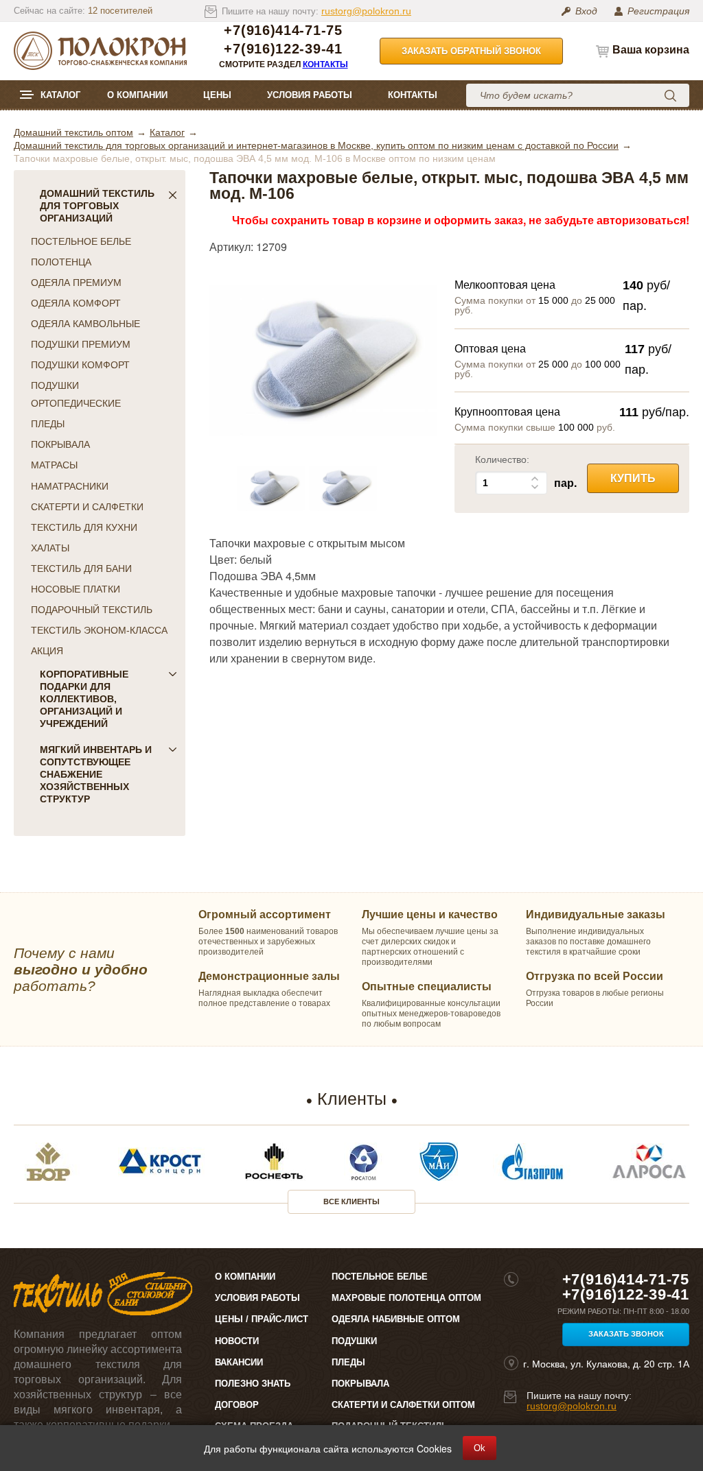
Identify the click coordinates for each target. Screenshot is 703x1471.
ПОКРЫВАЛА (60, 444)
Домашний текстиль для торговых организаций (97, 206)
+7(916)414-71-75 (283, 30)
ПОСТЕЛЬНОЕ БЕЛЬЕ (81, 241)
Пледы (348, 1362)
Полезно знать (252, 1383)
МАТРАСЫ (54, 464)
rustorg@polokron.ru (366, 10)
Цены (217, 95)
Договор (237, 1404)
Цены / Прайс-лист (261, 1319)
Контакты (325, 64)
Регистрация (658, 11)
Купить (633, 478)
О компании (137, 95)
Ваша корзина (650, 50)
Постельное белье (380, 1276)
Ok (479, 1448)
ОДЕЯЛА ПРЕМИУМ (76, 282)
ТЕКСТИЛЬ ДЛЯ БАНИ (81, 568)
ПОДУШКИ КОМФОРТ (80, 364)
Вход (586, 11)
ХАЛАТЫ (50, 547)
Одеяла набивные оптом (396, 1319)
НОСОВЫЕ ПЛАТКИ (75, 589)
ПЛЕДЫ (48, 423)
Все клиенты (351, 1201)
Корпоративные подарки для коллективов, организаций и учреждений (84, 699)
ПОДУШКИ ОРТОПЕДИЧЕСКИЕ (76, 394)
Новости (237, 1341)
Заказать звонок (626, 1334)
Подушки (354, 1341)
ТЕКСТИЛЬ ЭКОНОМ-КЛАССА (99, 630)
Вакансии (239, 1362)
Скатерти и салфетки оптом (403, 1404)
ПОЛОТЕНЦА (61, 261)
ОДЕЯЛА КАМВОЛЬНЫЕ (85, 323)
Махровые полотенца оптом (406, 1297)
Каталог (60, 95)
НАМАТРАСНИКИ (69, 486)
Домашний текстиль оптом (73, 132)
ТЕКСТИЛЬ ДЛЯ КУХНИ (84, 527)
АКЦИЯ (47, 650)
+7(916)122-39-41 (283, 49)
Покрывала (360, 1383)
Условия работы (309, 95)
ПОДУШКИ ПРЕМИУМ (80, 344)
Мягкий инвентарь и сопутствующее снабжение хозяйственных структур (96, 774)
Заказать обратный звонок (471, 51)
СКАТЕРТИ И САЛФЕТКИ (87, 506)
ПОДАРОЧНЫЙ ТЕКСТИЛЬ (91, 609)
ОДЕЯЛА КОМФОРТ (76, 303)
